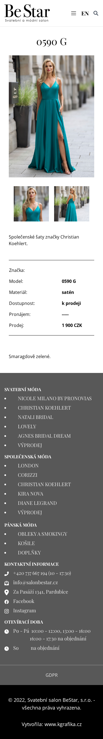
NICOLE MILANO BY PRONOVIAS (55, 398)
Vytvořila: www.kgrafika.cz (52, 724)
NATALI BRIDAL (35, 417)
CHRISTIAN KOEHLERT (44, 407)
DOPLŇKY (29, 552)
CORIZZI (27, 475)
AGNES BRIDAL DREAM (44, 435)
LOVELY (27, 426)
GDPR (52, 675)
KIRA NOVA (30, 493)
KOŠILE (26, 543)
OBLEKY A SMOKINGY (42, 533)
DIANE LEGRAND (37, 503)
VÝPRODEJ (30, 445)
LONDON (28, 465)
